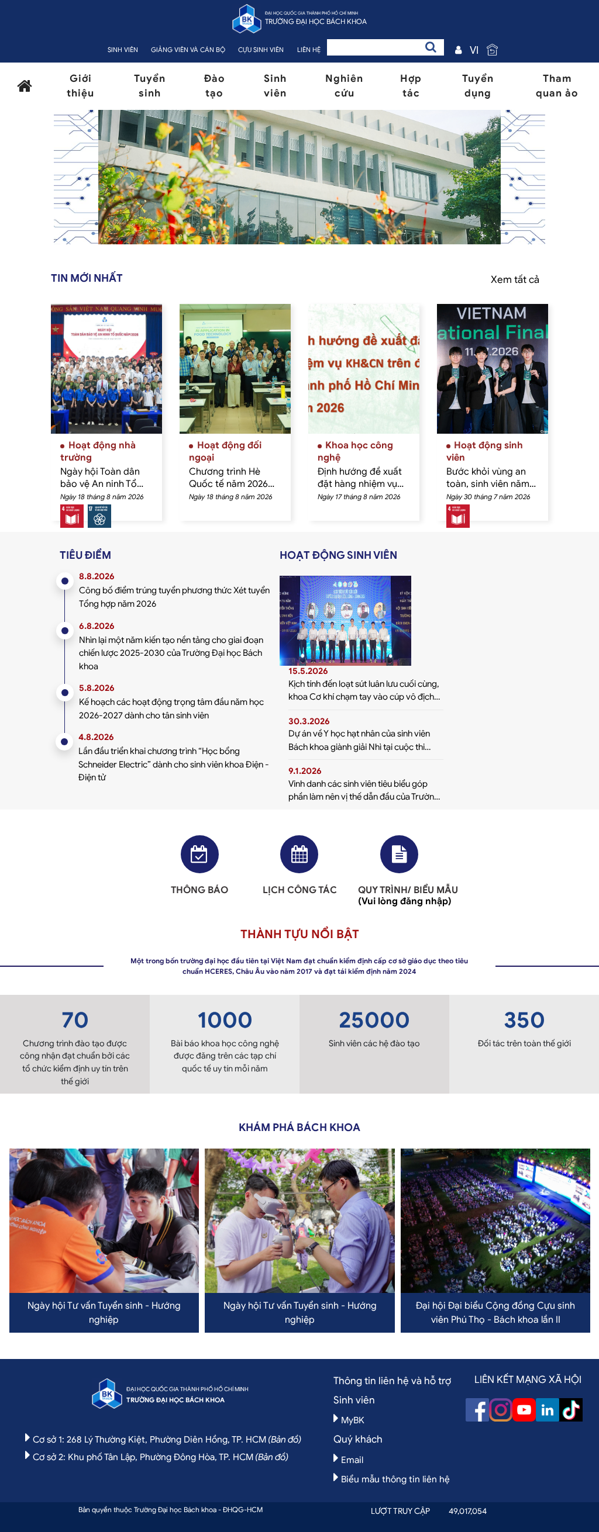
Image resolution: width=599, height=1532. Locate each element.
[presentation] (131, 180)
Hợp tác (411, 86)
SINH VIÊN (123, 50)
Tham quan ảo (557, 86)
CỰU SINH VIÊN (261, 50)
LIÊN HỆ (309, 50)
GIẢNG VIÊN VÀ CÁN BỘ (188, 50)
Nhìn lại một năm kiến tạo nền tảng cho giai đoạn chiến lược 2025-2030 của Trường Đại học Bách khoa (171, 653)
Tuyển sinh (150, 86)
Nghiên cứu (344, 86)
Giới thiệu (80, 86)
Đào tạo (214, 86)
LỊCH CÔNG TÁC (300, 890)
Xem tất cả (515, 280)
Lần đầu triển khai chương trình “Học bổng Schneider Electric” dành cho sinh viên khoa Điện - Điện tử (173, 764)
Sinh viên (275, 86)
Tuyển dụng (478, 86)
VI (474, 50)
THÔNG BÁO (199, 890)
